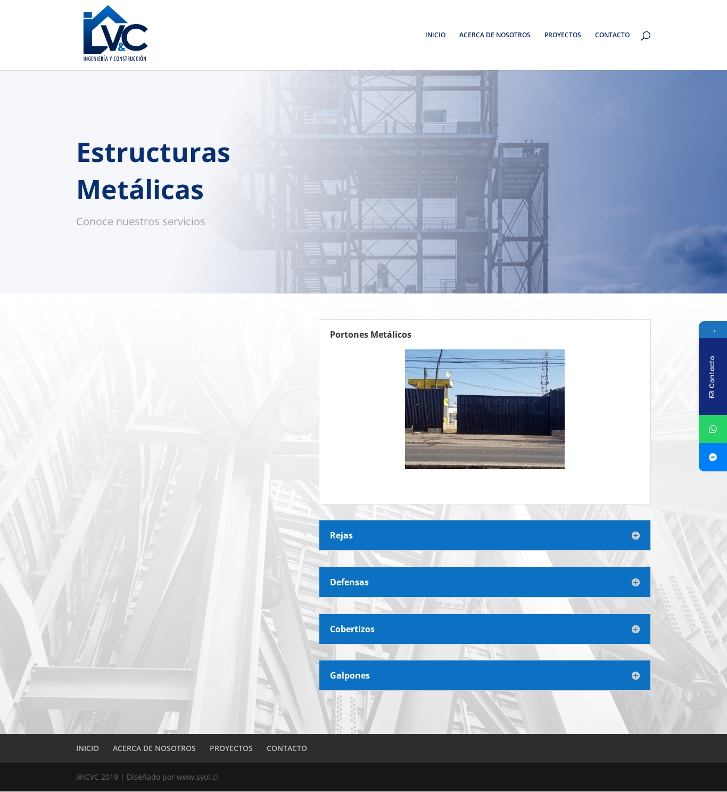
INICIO (435, 35)
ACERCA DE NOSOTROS (495, 35)
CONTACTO (612, 35)
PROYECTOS (562, 35)
